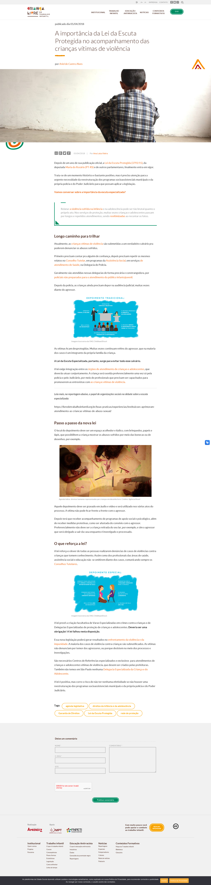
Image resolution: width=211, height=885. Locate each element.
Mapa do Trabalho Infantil (125, 847)
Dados (72, 853)
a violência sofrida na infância (86, 209)
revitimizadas (117, 216)
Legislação (50, 861)
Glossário (119, 853)
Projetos (30, 849)
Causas (49, 849)
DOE (177, 11)
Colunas (101, 855)
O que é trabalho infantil (54, 846)
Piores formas (51, 855)
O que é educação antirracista (80, 846)
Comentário (115, 746)
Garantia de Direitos (68, 713)
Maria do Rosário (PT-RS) (80, 167)
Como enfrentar (52, 864)
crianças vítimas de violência (87, 243)
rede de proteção (129, 713)
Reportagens (74, 859)
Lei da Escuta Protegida (100, 713)
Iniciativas (73, 849)
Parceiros (30, 852)
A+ (142, 2)
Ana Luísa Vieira (100, 153)
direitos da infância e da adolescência (112, 706)
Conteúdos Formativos (158, 12)
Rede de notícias (104, 858)
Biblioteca (119, 849)
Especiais (101, 849)
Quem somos (32, 846)
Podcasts (101, 861)
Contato (163, 2)
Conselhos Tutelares (65, 564)
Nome (58, 746)
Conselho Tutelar (75, 260)
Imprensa (153, 2)
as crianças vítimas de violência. (108, 382)
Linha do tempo (51, 868)
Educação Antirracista (130, 12)
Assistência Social (116, 260)
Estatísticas (50, 858)
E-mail (58, 756)
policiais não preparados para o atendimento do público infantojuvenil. (93, 277)
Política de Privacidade (178, 881)
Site (57, 767)
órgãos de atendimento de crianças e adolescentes (116, 369)
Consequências (51, 852)
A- (145, 2)
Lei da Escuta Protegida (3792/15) (124, 162)
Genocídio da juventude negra (80, 856)
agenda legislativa (75, 706)
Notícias (144, 12)
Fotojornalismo (103, 852)
